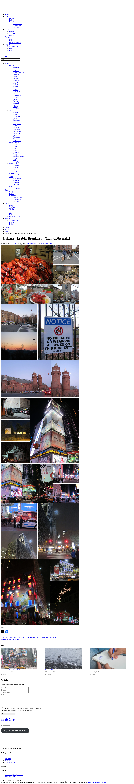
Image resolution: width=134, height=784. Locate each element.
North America (14, 163)
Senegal (16, 184)
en (6, 56)
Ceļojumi (12, 18)
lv (5, 54)
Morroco (16, 182)
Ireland (15, 86)
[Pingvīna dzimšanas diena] (66, 658)
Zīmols (7, 761)
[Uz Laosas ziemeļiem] (111, 658)
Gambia (16, 180)
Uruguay (16, 162)
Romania (16, 103)
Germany (16, 80)
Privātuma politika (11, 762)
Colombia (16, 152)
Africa (11, 177)
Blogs (7, 229)
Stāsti (7, 231)
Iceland (15, 84)
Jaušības (12, 33)
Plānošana (12, 22)
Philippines (17, 131)
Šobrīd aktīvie (13, 46)
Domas (11, 31)
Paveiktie (12, 48)
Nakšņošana (17, 26)
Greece (15, 82)
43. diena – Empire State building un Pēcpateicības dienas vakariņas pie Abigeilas (29, 637)
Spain (15, 105)
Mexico (15, 169)
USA (15, 171)
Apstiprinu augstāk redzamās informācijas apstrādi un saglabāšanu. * (22, 708)
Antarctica (12, 186)
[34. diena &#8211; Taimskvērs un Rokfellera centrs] (22, 658)
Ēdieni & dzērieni (15, 43)
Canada (15, 167)
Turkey (15, 107)
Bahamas (16, 165)
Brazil (15, 148)
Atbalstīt (8, 759)
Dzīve (7, 29)
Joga (10, 39)
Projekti (7, 45)
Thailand (16, 139)
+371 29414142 (10, 777)
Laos (15, 126)
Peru (14, 160)
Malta (15, 93)
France (15, 78)
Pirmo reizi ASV (31, 244)
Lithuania (16, 92)
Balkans (16, 71)
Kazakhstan (17, 122)
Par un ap (8, 757)
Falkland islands (18, 156)
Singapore (16, 133)
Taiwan (15, 135)
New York (44, 244)
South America (14, 143)
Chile (15, 150)
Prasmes (7, 37)
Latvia (15, 90)
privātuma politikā (94, 782)
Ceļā (6, 16)
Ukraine (16, 109)
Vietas (7, 14)
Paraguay (16, 158)
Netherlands (17, 95)
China (15, 114)
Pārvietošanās (17, 24)
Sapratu (103, 782)
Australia (12, 173)
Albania (16, 67)
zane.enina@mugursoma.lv (14, 775)
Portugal (16, 101)
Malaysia (16, 127)
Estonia (15, 76)
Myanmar (16, 129)
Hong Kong (17, 116)
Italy (14, 88)
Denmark (16, 74)
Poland (15, 99)
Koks (11, 41)
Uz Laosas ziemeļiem (96, 670)
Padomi (11, 20)
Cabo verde (17, 179)
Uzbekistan (17, 141)
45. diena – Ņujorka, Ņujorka (10, 639)
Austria (15, 69)
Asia (10, 110)
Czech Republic (18, 73)
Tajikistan (16, 137)
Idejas (11, 50)
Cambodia (16, 112)
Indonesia (16, 120)
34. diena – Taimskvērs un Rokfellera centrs (14, 670)
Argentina (16, 144)
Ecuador (16, 154)
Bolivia (15, 146)
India (15, 118)
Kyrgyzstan (17, 124)
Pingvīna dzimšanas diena (52, 670)
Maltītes (16, 27)
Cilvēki (11, 35)
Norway (16, 97)
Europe (11, 65)
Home (7, 228)
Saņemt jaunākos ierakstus (15, 731)
